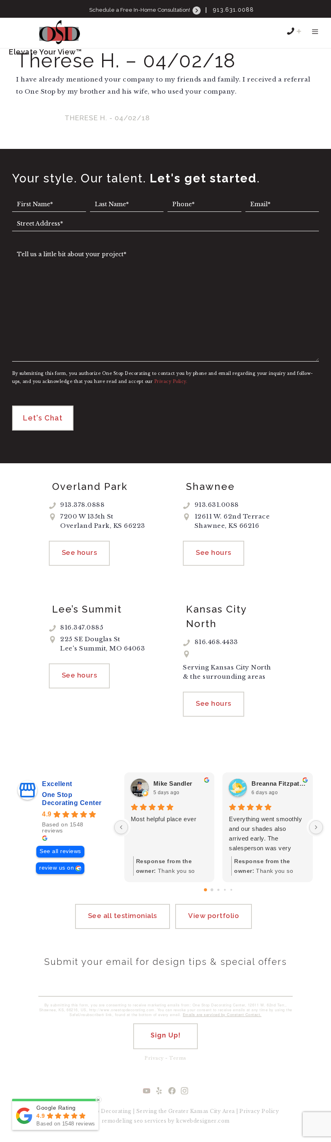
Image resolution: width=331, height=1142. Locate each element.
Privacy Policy (259, 1111)
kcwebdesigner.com (203, 1121)
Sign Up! (166, 1035)
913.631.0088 (233, 9)
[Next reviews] (316, 827)
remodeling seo (122, 1121)
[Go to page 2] (219, 890)
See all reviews (60, 851)
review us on (56, 868)
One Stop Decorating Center (72, 798)
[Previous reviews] (121, 827)
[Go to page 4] (231, 890)
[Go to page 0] (205, 890)
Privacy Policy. (171, 381)
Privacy (154, 1058)
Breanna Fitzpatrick (278, 783)
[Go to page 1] (212, 890)
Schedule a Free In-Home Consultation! (140, 10)
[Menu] (315, 35)
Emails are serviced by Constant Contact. (222, 1014)
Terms (177, 1058)
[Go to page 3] (225, 890)
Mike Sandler (173, 783)
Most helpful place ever (164, 819)
